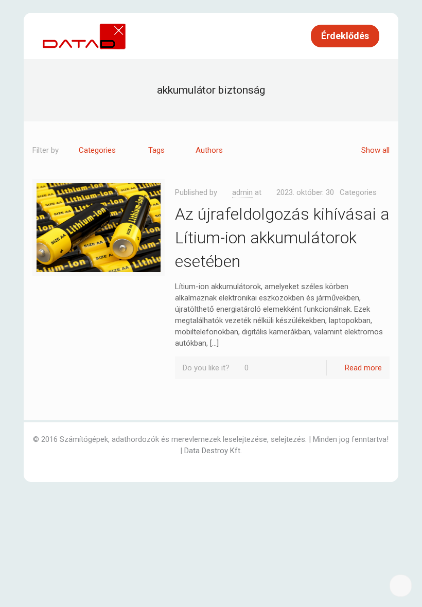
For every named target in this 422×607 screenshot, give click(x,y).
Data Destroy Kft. (213, 450)
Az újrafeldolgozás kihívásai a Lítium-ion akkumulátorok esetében (282, 237)
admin (242, 192)
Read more (363, 367)
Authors (209, 150)
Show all (375, 150)
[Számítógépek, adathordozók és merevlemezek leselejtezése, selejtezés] (85, 36)
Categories (97, 150)
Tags (156, 150)
